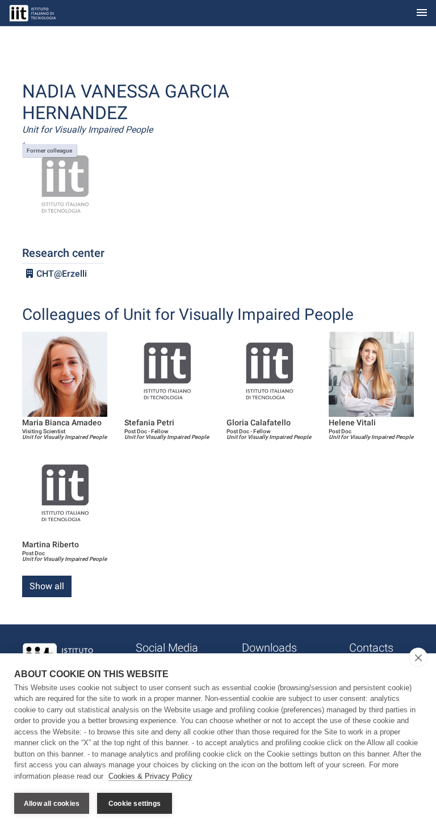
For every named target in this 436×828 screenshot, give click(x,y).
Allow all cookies (51, 804)
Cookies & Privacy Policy (150, 776)
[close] (418, 657)
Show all (47, 586)
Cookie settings (134, 804)
